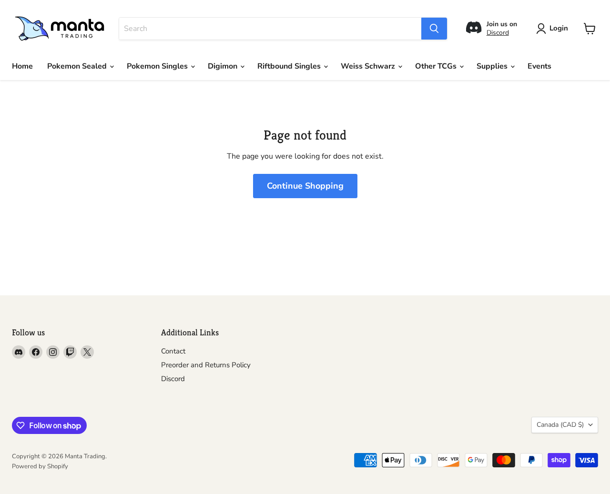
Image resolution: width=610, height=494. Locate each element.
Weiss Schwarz (369, 66)
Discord (498, 32)
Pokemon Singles (158, 66)
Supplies (493, 66)
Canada (560, 424)
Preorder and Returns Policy (206, 365)
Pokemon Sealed (78, 66)
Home (22, 66)
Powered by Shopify (40, 466)
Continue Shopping (305, 186)
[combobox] (270, 29)
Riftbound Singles (290, 66)
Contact (173, 351)
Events (539, 66)
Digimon (223, 66)
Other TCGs (436, 66)
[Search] (434, 29)
